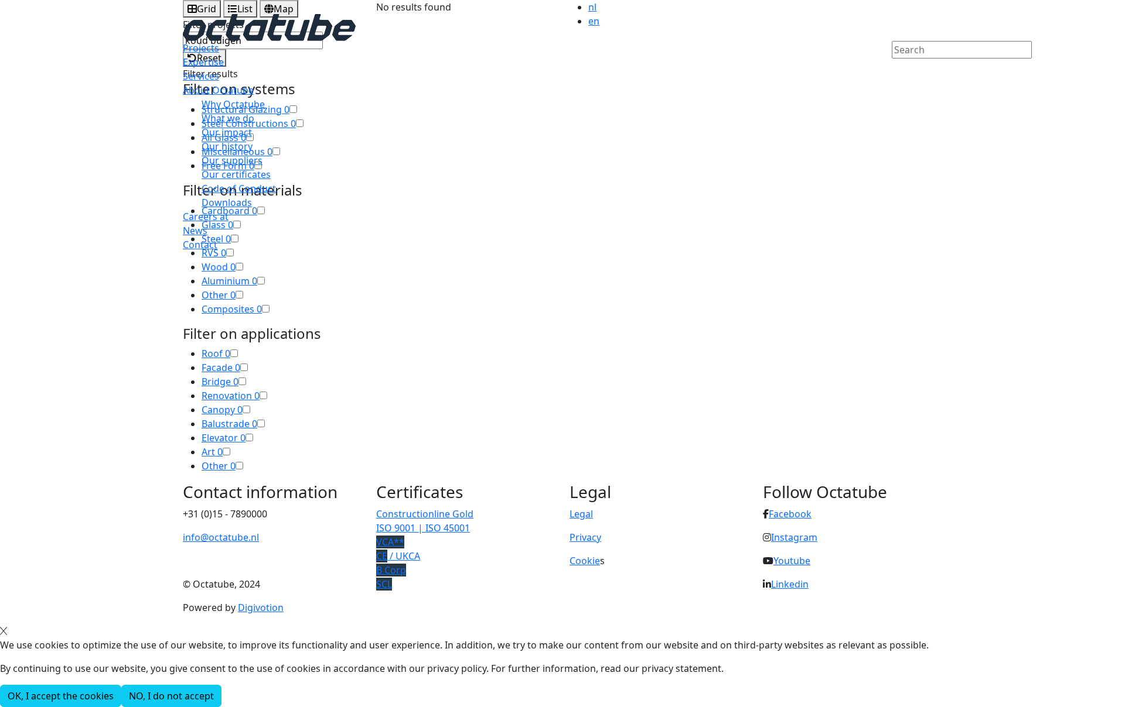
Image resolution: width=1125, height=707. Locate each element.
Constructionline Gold (424, 513)
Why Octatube (233, 104)
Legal (581, 513)
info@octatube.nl (221, 537)
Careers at (206, 216)
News (195, 230)
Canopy (222, 409)
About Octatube (218, 90)
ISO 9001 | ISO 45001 (423, 527)
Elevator (224, 437)
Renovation (231, 395)
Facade (221, 367)
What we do (228, 118)
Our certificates (236, 174)
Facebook (790, 513)
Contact (200, 244)
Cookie (585, 560)
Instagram (794, 537)
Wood (219, 266)
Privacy (585, 537)
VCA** (390, 542)
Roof (216, 353)
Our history (227, 146)
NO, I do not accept (171, 695)
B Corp (391, 570)
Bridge (220, 381)
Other (219, 295)
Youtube (791, 560)
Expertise (203, 62)
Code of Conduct (239, 188)
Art (212, 451)
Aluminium (229, 280)
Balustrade (229, 423)
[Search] (899, 70)
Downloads (227, 202)
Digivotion (261, 607)
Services (201, 76)
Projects (201, 48)
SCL (384, 584)
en (593, 21)
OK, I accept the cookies (61, 695)
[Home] (269, 26)
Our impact (227, 132)
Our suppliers (232, 160)
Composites (232, 309)
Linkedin (790, 584)
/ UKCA (398, 556)
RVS (214, 252)
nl (592, 7)
